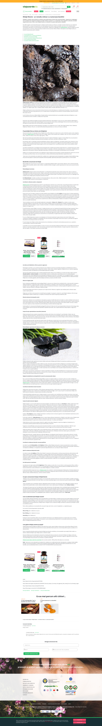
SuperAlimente (57, 8)
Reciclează (25, 691)
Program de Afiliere (28, 689)
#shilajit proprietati (35, 590)
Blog (78, 11)
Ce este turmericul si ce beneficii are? (48, 601)
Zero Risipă (68, 11)
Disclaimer (64, 704)
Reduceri (36, 11)
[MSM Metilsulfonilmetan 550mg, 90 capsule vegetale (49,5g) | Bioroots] (58, 249)
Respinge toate (79, 722)
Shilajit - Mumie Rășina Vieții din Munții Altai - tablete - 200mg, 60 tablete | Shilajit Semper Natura (29, 252)
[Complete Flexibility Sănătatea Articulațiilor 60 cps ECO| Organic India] (44, 249)
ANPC (69, 704)
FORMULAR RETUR (27, 681)
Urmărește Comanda (28, 685)
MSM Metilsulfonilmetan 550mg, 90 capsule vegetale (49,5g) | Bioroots (58, 251)
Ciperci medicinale (61, 11)
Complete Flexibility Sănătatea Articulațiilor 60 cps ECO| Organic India (43, 251)
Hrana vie (23, 599)
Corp (41, 599)
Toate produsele (28, 11)
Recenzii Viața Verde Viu (29, 683)
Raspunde (34, 625)
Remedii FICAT (47, 11)
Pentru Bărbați (54, 11)
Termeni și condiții (36, 704)
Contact (77, 2)
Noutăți (41, 11)
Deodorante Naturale (47, 8)
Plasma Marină (64, 8)
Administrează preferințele (78, 724)
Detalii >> (33, 256)
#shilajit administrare (45, 590)
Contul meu (68, 2)
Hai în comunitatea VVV (29, 687)
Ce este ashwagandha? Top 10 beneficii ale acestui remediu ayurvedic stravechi (28, 601)
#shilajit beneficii (26, 590)
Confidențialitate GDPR (54, 704)
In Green (52, 8)
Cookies (44, 704)
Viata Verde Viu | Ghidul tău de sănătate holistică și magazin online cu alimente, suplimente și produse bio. (48, 706)
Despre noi (73, 2)
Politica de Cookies (48, 721)
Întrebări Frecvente (28, 693)
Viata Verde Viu (25, 14)
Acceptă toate (79, 719)
